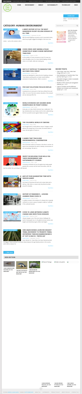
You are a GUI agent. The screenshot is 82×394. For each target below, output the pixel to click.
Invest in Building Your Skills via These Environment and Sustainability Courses (36, 158)
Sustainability (52, 5)
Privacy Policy (55, 392)
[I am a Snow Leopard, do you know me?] (72, 321)
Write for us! (66, 392)
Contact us (75, 392)
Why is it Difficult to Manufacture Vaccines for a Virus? (37, 70)
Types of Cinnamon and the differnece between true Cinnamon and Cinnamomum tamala (67, 88)
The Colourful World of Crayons (36, 122)
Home (19, 5)
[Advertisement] (32, 18)
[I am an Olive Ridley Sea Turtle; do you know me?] (21, 265)
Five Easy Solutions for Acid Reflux (37, 87)
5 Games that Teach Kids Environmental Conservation (35, 139)
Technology (66, 5)
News (76, 5)
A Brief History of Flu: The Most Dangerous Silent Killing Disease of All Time (37, 31)
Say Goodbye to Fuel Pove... (53, 1)
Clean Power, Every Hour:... (19, 1)
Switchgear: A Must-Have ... (69, 1)
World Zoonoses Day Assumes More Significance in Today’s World (37, 104)
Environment (29, 5)
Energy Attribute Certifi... (36, 1)
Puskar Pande (26, 55)
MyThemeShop (29, 392)
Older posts (9, 252)
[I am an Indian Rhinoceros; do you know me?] (34, 264)
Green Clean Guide (13, 392)
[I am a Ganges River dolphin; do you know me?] (9, 264)
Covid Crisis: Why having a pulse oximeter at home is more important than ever (38, 51)
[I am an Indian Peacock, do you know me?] (47, 321)
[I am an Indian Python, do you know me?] (60, 321)
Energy (40, 5)
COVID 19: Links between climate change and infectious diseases (36, 213)
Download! (71, 16)
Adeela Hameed (26, 35)
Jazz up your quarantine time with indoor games (37, 177)
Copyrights (45, 392)
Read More (50, 43)
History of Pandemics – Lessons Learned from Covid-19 (35, 195)
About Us (37, 392)
